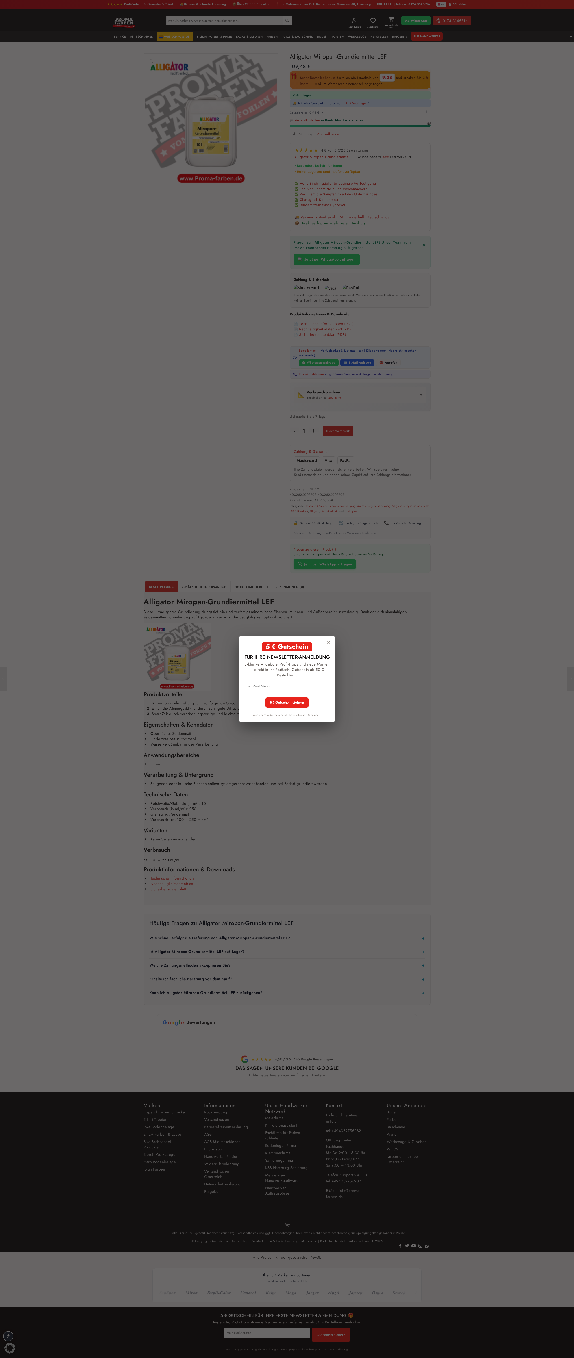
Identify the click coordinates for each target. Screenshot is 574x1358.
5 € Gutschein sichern (287, 702)
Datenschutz (314, 715)
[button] (10, 1348)
